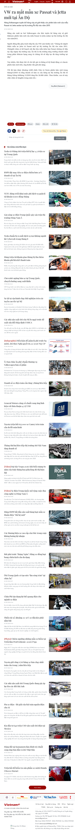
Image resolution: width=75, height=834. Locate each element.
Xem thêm (37, 787)
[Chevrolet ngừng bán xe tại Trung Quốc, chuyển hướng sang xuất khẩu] (60, 284)
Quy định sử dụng (50, 804)
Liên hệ (65, 807)
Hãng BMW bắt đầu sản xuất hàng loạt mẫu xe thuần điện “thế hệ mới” (24, 513)
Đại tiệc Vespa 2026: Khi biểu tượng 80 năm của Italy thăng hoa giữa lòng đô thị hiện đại (25, 469)
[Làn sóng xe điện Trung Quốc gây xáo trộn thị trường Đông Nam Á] (60, 220)
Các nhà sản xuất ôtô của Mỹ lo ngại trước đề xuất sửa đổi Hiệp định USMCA (24, 321)
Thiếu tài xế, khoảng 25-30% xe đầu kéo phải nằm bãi (24, 619)
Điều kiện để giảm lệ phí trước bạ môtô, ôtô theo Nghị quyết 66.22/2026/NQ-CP (25, 342)
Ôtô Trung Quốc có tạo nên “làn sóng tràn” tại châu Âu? (24, 577)
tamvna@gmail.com (41, 818)
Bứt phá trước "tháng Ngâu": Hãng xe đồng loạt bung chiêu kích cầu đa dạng (25, 556)
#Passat (30, 124)
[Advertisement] (37, 103)
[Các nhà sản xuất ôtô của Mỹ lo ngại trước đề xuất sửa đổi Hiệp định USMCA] (60, 325)
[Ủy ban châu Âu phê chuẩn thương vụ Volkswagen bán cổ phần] (60, 367)
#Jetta (38, 124)
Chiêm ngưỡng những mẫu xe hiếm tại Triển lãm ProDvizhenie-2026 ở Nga (25, 640)
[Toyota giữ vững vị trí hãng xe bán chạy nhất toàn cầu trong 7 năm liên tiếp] (60, 668)
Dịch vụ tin (50, 807)
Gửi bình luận (60, 138)
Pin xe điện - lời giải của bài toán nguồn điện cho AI (24, 706)
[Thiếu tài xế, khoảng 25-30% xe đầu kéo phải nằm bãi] (60, 623)
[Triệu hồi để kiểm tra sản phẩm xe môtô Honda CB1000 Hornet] (60, 773)
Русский (58, 1)
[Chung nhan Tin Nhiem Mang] (19, 827)
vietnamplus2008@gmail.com (48, 823)
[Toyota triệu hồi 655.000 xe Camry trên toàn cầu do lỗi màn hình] (60, 430)
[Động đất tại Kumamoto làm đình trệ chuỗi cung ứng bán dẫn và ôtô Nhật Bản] (60, 752)
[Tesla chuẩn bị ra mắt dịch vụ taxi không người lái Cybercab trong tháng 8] (60, 241)
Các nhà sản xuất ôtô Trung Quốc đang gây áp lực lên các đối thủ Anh (24, 685)
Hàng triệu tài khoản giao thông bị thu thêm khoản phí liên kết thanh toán (24, 258)
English (36, 1)
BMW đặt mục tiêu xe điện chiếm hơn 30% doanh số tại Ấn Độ (23, 174)
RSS (59, 804)
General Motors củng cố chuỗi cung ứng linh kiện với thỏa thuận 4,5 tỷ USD (24, 404)
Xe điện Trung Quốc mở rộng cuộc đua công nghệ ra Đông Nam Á (25, 492)
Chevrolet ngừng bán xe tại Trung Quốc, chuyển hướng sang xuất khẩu (22, 280)
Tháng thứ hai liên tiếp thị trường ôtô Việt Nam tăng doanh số (25, 447)
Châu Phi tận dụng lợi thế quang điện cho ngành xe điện (22, 598)
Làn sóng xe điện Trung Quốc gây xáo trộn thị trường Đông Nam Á (24, 216)
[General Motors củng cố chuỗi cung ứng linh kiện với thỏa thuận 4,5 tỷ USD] (60, 409)
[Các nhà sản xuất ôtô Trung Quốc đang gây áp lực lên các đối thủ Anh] (60, 689)
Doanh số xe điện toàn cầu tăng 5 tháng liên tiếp (25, 383)
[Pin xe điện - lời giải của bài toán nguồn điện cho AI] (60, 710)
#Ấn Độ (11, 124)
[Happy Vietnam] (16, 797)
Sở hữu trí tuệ (39, 804)
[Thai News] (6, 797)
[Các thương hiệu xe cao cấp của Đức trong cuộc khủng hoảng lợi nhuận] (60, 539)
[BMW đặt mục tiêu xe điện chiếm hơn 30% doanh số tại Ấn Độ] (60, 178)
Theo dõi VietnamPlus (49, 131)
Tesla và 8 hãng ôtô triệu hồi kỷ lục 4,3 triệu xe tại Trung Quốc (24, 153)
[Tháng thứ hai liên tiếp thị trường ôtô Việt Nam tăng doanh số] (60, 451)
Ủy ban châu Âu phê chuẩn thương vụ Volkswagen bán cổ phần (20, 363)
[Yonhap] (29, 797)
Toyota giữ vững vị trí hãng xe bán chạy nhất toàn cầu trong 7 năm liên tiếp (24, 664)
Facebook (9, 131)
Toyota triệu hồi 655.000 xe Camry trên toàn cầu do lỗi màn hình (24, 426)
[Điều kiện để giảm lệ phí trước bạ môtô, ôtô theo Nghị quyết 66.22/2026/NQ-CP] (60, 346)
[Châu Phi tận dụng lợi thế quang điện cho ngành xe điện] (60, 602)
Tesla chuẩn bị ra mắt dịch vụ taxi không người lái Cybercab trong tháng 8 (25, 237)
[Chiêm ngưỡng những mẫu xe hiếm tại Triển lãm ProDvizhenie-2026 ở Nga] (60, 644)
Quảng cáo (58, 807)
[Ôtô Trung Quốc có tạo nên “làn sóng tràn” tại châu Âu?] (60, 581)
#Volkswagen (20, 124)
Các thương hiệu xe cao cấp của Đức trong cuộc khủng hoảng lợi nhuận (25, 534)
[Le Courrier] (57, 797)
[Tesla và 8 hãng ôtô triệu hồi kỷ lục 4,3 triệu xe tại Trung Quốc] (60, 157)
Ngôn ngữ (70, 804)
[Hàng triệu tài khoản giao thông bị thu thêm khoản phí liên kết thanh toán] (60, 263)
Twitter (14, 131)
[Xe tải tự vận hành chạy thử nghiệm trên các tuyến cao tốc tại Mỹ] (60, 304)
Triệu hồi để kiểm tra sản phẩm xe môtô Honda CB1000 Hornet (25, 769)
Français (42, 1)
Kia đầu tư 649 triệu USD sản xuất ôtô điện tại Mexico (24, 727)
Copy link (23, 131)
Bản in (19, 131)
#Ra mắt (45, 124)
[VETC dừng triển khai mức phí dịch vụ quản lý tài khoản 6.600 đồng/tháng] (60, 199)
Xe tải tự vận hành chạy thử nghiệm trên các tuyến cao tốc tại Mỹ (23, 300)
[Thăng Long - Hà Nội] (62, 2)
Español (48, 1)
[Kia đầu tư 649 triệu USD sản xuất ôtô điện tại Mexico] (60, 731)
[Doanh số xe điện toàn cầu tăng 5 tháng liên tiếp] (60, 388)
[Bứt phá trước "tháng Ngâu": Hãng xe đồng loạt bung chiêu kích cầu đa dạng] (60, 560)
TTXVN (43, 807)
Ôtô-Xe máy (8, 7)
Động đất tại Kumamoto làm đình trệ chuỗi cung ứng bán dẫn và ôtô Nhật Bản (23, 748)
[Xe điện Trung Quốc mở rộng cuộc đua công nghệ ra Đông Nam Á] (60, 496)
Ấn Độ (55, 124)
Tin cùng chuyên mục (16, 147)
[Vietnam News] (44, 797)
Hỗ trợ (63, 804)
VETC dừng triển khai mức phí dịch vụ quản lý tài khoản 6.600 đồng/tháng (24, 195)
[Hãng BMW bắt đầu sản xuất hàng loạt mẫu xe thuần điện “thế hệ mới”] (60, 517)
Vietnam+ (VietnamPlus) (18, 1)
